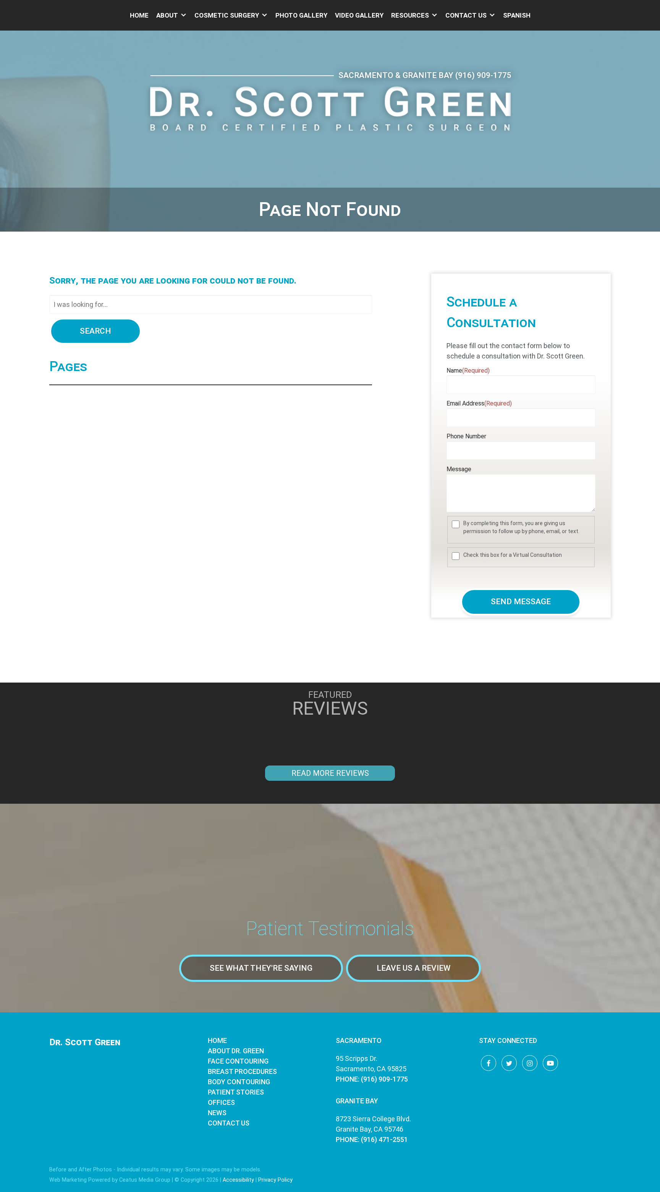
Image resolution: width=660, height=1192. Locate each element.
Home (139, 15)
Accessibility (238, 1180)
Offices (221, 1102)
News (217, 1113)
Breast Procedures (242, 1071)
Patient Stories (236, 1092)
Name (468, 370)
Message (458, 469)
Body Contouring (239, 1082)
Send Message (521, 601)
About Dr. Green (236, 1051)
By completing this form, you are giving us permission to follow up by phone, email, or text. (521, 527)
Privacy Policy (275, 1180)
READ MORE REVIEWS (330, 773)
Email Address (479, 403)
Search (95, 331)
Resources (410, 15)
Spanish (517, 15)
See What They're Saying (261, 968)
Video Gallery (359, 15)
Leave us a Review (413, 968)
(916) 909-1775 (483, 75)
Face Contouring (238, 1061)
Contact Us (466, 15)
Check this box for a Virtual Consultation (512, 555)
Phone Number (466, 436)
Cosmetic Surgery (226, 15)
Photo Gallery (301, 15)
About (167, 15)
